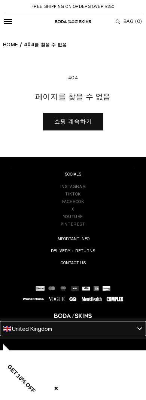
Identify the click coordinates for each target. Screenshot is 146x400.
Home (10, 44)
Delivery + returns (73, 250)
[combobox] (73, 328)
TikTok (73, 194)
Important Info (73, 238)
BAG (133, 21)
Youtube (73, 216)
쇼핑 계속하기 (73, 121)
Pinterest (73, 224)
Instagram (73, 186)
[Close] (55, 387)
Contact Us (73, 263)
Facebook (73, 201)
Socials (73, 174)
